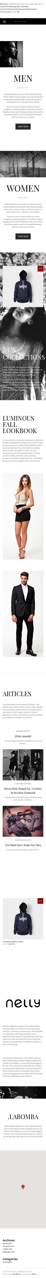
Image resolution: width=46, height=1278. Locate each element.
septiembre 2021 (9, 1252)
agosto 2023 (7, 1243)
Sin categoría (7, 1262)
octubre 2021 (7, 1249)
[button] (23, 1187)
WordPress (16, 1274)
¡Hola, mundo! (23, 736)
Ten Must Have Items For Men (23, 845)
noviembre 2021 (9, 1246)
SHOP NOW (23, 127)
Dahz (34, 1274)
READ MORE (23, 764)
